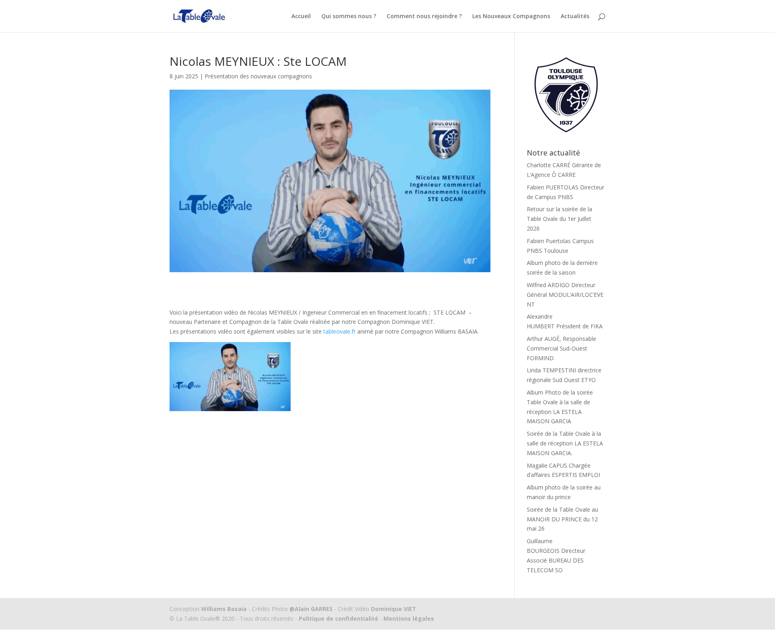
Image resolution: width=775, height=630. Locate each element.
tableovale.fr (339, 331)
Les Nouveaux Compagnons (511, 16)
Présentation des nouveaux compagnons (258, 76)
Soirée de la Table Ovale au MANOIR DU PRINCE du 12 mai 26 (562, 519)
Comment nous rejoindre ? (424, 16)
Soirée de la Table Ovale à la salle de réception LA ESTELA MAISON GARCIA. (565, 443)
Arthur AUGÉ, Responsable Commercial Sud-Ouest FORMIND (561, 348)
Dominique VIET (393, 609)
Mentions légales (408, 618)
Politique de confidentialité (338, 618)
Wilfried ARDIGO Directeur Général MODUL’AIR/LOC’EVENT (565, 294)
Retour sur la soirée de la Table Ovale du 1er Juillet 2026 (559, 218)
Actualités (575, 16)
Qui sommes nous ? (348, 16)
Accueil (301, 16)
